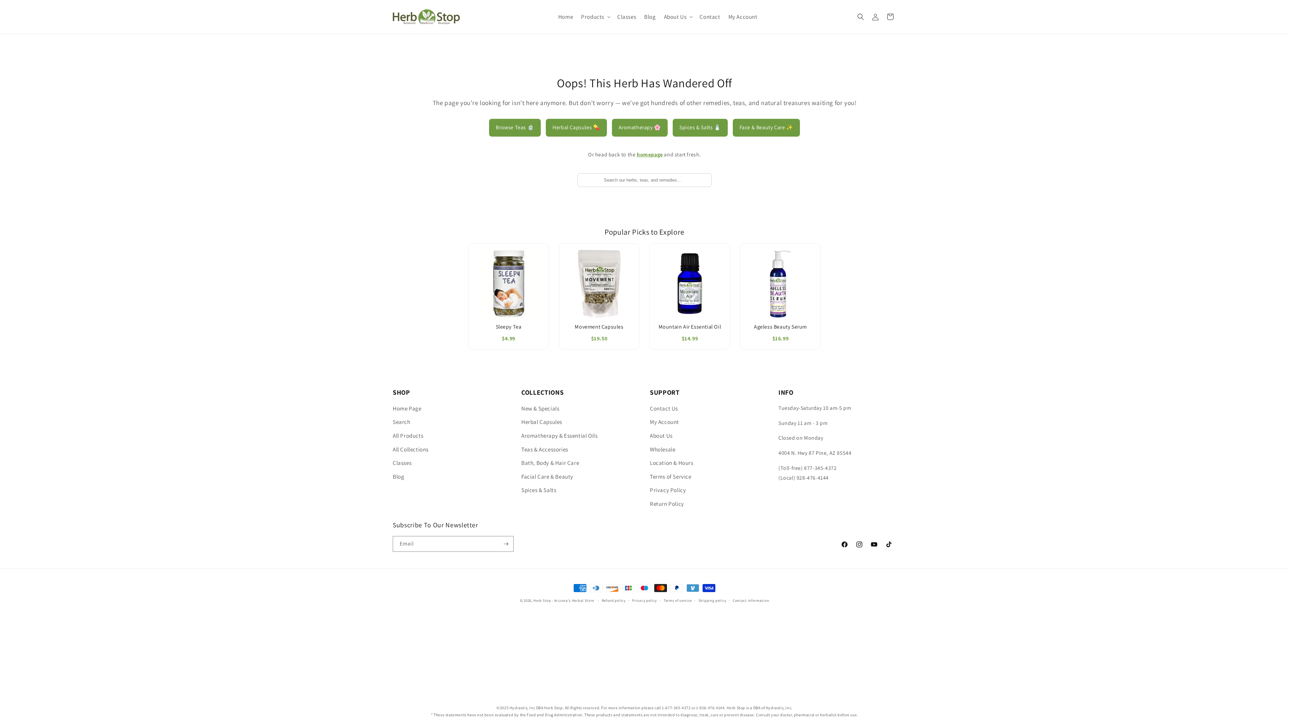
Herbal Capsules (541, 422)
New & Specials (540, 408)
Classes (402, 463)
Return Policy (667, 504)
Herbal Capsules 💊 (576, 127)
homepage (650, 154)
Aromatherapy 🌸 (640, 127)
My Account (664, 422)
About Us (661, 435)
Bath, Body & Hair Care (550, 463)
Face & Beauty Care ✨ (766, 127)
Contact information (751, 600)
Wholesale (662, 449)
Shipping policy (712, 600)
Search (402, 422)
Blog (398, 476)
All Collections (411, 449)
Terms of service (678, 600)
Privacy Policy (668, 490)
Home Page (407, 408)
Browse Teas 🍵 (515, 127)
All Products (408, 435)
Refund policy (614, 600)
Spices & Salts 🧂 (700, 127)
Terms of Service (670, 476)
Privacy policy (644, 600)
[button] (595, 17)
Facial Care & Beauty (547, 476)
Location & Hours (672, 463)
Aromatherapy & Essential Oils (559, 435)
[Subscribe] (505, 544)
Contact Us (664, 408)
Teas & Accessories (544, 449)
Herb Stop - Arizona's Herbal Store (563, 600)
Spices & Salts (538, 490)
